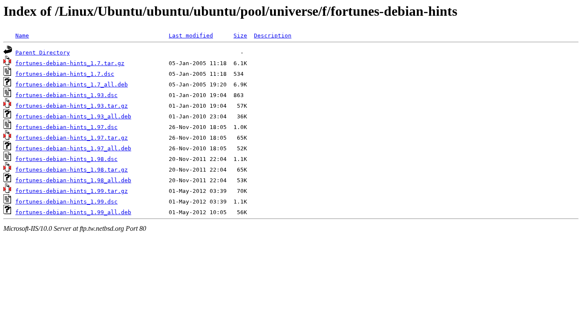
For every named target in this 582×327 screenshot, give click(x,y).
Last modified (191, 35)
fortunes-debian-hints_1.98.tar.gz (71, 169)
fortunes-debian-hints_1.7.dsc (64, 74)
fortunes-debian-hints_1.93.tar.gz (71, 106)
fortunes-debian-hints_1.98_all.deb (73, 180)
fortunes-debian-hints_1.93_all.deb (73, 116)
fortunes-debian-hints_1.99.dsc (66, 201)
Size (240, 35)
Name (22, 35)
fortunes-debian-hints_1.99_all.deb (73, 212)
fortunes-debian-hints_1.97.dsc (66, 127)
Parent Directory (42, 52)
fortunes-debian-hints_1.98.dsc (66, 159)
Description (272, 35)
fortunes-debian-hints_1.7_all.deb (71, 84)
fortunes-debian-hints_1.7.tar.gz (69, 63)
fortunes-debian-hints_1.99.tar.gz (71, 191)
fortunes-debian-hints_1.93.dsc (66, 95)
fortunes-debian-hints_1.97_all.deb (73, 148)
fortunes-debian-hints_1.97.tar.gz (71, 138)
